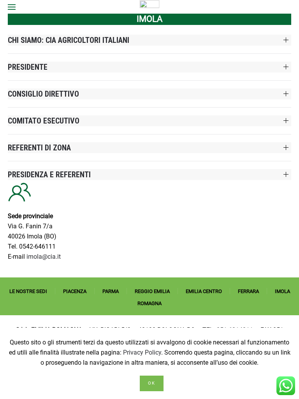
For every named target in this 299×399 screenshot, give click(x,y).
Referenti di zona (39, 147)
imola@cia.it (43, 256)
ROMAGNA (149, 303)
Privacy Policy (142, 352)
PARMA (110, 291)
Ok (151, 383)
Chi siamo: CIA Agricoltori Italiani (68, 40)
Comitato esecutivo (43, 120)
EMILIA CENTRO (204, 291)
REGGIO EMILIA (152, 291)
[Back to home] (150, 7)
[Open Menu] (12, 7)
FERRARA (248, 291)
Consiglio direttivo (43, 94)
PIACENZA (74, 291)
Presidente (27, 67)
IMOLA (282, 291)
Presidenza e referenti (49, 174)
